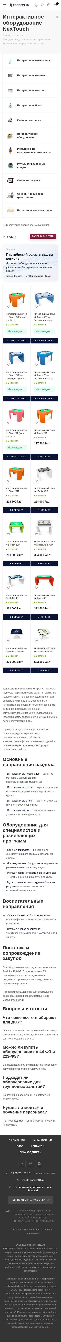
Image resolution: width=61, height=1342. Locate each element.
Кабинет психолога (18, 849)
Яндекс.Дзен (39, 1163)
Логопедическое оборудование (25, 863)
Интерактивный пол (18, 810)
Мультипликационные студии (24, 882)
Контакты (37, 1146)
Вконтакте (22, 1163)
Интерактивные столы (20, 800)
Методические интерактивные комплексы (31, 872)
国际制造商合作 (33, 1233)
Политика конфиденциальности (33, 1211)
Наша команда (43, 1140)
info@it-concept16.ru (33, 1180)
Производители (30, 1152)
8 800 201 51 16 (20, 1173)
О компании (16, 1140)
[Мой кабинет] (48, 5)
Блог (20, 1146)
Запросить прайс (43, 236)
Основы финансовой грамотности (26, 915)
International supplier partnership (33, 1229)
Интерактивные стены (20, 787)
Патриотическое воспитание (23, 928)
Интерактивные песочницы (23, 773)
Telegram (30, 1163)
